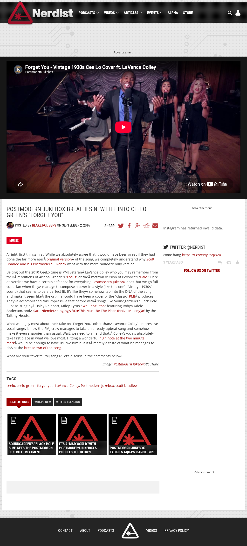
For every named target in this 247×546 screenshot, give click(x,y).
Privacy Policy (177, 530)
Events (153, 13)
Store (188, 13)
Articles (131, 13)
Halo (143, 277)
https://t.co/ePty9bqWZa (201, 255)
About (85, 530)
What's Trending (68, 402)
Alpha (173, 13)
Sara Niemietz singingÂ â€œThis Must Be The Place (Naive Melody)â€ (89, 310)
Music (14, 240)
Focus (71, 277)
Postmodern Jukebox (108, 282)
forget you (45, 385)
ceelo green (26, 385)
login (237, 13)
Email (155, 225)
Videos (109, 13)
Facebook (129, 225)
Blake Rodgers (44, 225)
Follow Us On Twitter (202, 270)
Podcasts (87, 13)
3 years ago (173, 262)
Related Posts (19, 402)
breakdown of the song (42, 347)
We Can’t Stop (93, 306)
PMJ (132, 296)
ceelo (11, 385)
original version (59, 259)
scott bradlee (126, 385)
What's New (42, 402)
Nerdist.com (130, 531)
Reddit (146, 225)
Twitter (121, 225)
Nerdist (40, 13)
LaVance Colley (67, 385)
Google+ (138, 225)
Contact (65, 530)
